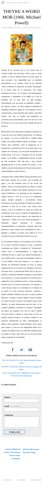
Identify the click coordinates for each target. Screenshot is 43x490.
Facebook (12, 350)
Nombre (7, 397)
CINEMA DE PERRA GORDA (18, 3)
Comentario (8, 415)
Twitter (21, 350)
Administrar (36, 480)
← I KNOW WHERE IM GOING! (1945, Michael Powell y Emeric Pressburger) (11, 454)
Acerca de (7, 480)
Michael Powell (34, 28)
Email (30, 350)
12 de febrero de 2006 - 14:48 (14, 28)
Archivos (21, 480)
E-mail (12, 406)
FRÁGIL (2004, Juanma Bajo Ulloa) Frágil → (31, 451)
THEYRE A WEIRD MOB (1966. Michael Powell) (21, 17)
